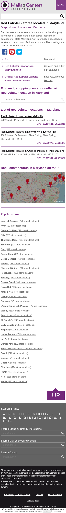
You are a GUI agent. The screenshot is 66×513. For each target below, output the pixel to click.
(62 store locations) (13, 362)
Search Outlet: (9, 452)
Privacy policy (33, 500)
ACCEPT (47, 511)
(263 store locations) (18, 325)
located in (22, 116)
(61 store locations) (20, 268)
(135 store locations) (15, 310)
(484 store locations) (15, 277)
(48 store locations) (14, 296)
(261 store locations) (20, 221)
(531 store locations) (13, 249)
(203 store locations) (16, 244)
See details (57, 511)
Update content (55, 494)
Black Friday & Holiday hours (17, 494)
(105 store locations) (14, 372)
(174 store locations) (18, 334)
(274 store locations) (16, 367)
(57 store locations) (19, 230)
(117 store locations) (15, 329)
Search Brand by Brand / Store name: (21, 429)
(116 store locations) (20, 240)
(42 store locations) (24, 306)
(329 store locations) (14, 353)
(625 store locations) (15, 358)
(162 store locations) (17, 344)
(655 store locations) (14, 377)
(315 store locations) (21, 348)
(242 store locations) (17, 320)
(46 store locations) (18, 259)
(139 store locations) (17, 254)
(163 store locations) (15, 263)
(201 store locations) (13, 235)
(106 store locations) (16, 287)
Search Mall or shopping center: (18, 440)
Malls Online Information (33, 507)
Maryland (49, 59)
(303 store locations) (18, 282)
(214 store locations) (14, 339)
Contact (39, 494)
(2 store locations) (16, 315)
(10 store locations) (13, 225)
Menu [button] (60, 5)
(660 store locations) (15, 292)
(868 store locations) (17, 273)
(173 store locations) (14, 381)
